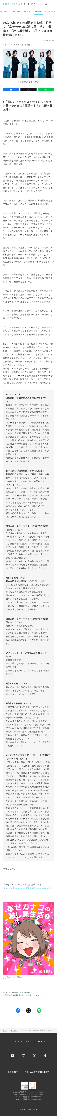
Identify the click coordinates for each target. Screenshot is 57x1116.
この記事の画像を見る (28, 82)
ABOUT (13, 1072)
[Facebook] (11, 89)
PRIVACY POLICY (37, 1072)
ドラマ (30, 995)
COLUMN (16, 11)
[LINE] (46, 89)
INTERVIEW (50, 11)
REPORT (28, 11)
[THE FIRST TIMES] (19, 4)
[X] (28, 89)
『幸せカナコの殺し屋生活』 (15, 995)
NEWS (38, 11)
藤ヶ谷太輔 (26, 45)
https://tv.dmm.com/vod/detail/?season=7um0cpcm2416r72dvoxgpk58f (28, 888)
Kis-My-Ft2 (15, 45)
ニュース (39, 995)
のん (6, 45)
